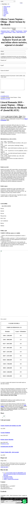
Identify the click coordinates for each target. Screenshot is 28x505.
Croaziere (5, 11)
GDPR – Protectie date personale (10, 479)
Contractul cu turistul (8, 477)
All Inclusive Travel (5, 31)
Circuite (5, 9)
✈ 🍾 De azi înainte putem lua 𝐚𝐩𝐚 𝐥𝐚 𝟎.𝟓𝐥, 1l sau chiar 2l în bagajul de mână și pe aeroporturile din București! (14, 474)
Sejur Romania (19, 31)
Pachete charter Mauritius (7, 439)
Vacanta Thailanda (5, 432)
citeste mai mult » (4, 467)
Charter (5, 7)
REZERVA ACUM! (5, 98)
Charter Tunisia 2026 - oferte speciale (10, 452)
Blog (4, 15)
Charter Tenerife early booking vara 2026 (11, 425)
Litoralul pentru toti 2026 (7, 446)
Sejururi (5, 10)
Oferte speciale (6, 6)
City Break (5, 13)
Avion (4, 14)
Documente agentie (7, 476)
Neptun (25, 31)
